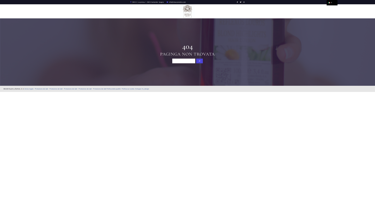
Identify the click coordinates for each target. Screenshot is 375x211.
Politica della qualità (113, 89)
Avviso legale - (29, 89)
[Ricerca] (199, 61)
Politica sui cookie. (128, 89)
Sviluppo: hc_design (142, 89)
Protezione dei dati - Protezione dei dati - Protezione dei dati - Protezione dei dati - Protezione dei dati (70, 89)
